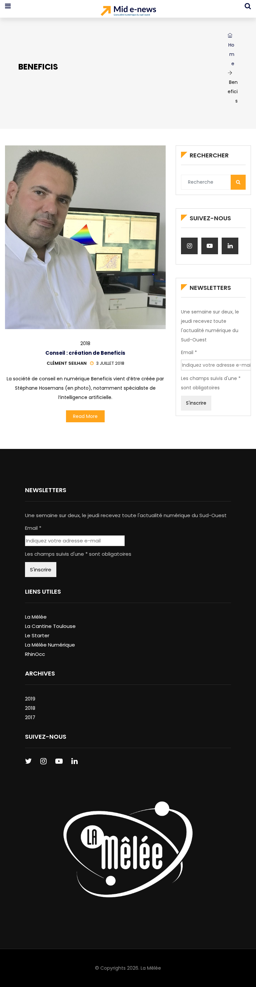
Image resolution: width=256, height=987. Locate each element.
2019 (30, 698)
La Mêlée (36, 616)
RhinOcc (35, 654)
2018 (85, 343)
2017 (30, 717)
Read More (85, 416)
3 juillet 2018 (110, 363)
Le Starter (37, 635)
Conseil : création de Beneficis (85, 352)
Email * (189, 352)
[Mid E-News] (128, 11)
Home (231, 54)
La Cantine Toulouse (50, 626)
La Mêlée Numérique (50, 644)
